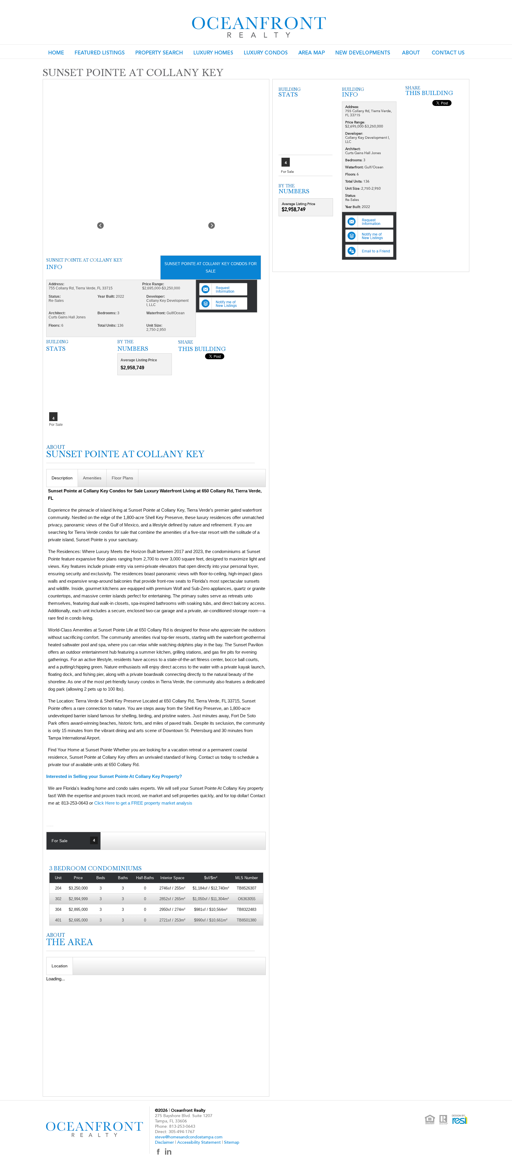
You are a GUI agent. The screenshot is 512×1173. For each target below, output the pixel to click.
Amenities (92, 478)
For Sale (73, 840)
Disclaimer (164, 1142)
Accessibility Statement (199, 1142)
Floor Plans (122, 478)
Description (62, 478)
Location (60, 965)
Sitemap (231, 1142)
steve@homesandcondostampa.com (189, 1137)
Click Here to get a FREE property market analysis (143, 802)
